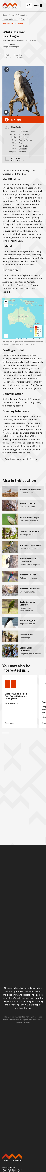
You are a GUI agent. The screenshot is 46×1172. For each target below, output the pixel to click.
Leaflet (18, 338)
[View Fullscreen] (6, 336)
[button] (6, 301)
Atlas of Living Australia (26, 344)
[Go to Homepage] (23, 1157)
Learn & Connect (18, 15)
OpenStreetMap (24, 338)
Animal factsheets (10, 19)
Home (4, 15)
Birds (23, 19)
